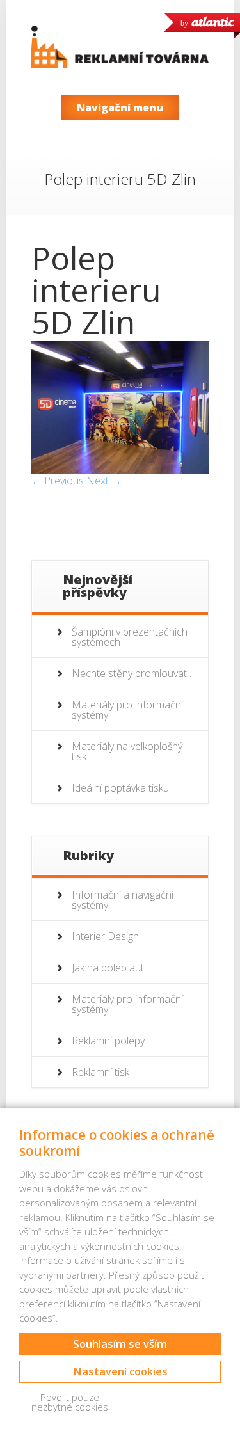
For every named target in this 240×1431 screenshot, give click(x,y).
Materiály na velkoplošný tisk (127, 751)
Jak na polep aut (108, 968)
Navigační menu (120, 107)
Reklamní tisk (100, 1072)
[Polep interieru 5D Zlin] (119, 470)
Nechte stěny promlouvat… (133, 673)
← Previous (57, 481)
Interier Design (105, 936)
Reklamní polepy (108, 1041)
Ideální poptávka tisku (120, 788)
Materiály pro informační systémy (127, 710)
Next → (104, 481)
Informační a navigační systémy (122, 900)
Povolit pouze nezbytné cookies (69, 1402)
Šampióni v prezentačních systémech (130, 637)
